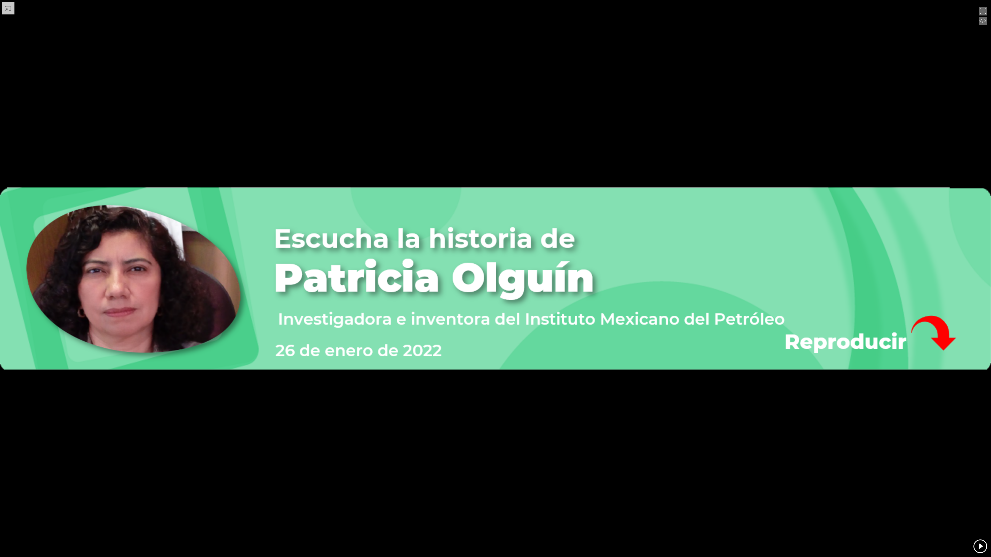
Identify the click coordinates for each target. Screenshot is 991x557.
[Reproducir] (980, 546)
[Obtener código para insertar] (983, 23)
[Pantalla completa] (983, 14)
